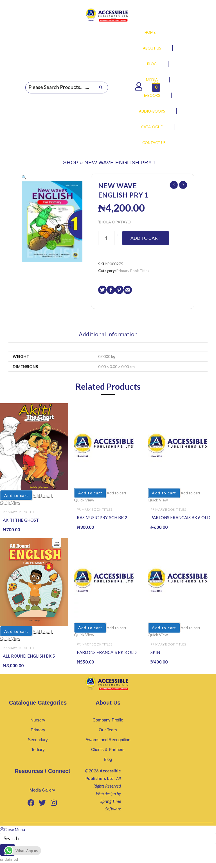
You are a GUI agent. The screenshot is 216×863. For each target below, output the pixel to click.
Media (152, 79)
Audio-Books (152, 111)
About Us (152, 48)
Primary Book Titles (132, 270)
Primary (38, 729)
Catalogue (152, 127)
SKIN (155, 652)
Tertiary (38, 749)
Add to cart (145, 238)
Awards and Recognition (108, 739)
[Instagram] (53, 802)
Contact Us (154, 142)
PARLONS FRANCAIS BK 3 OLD (107, 652)
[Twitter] (42, 802)
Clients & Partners (108, 749)
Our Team (108, 729)
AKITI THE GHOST (21, 520)
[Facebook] (31, 802)
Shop (70, 162)
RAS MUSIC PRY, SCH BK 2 (102, 517)
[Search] (100, 87)
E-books (152, 95)
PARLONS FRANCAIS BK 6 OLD (180, 517)
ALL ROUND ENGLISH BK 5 (29, 655)
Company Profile (108, 720)
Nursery (37, 720)
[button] (24, 177)
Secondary (38, 739)
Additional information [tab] (108, 334)
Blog (152, 64)
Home (150, 32)
